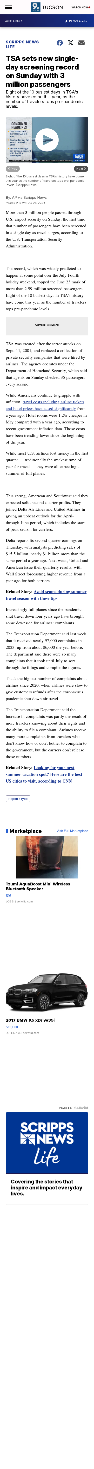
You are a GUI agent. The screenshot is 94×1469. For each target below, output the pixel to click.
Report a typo (18, 799)
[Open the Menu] (8, 7)
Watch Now (80, 7)
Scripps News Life (22, 44)
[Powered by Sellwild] (81, 1108)
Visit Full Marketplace (72, 831)
